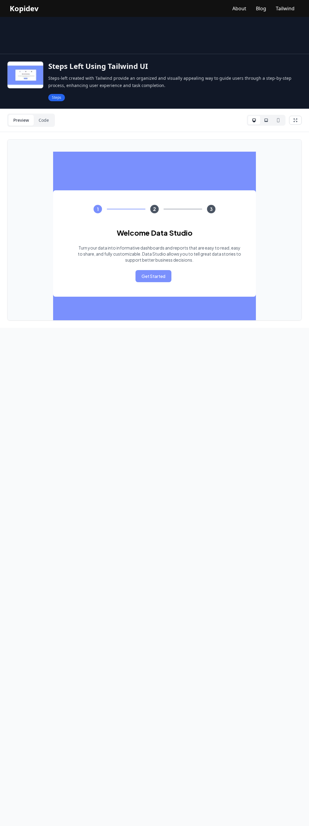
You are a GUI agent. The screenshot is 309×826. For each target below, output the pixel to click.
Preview (21, 120)
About (239, 8)
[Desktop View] (254, 120)
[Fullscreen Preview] (295, 120)
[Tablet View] (266, 120)
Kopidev (24, 8)
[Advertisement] (154, 35)
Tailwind (285, 8)
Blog (261, 8)
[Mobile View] (278, 120)
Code (44, 120)
